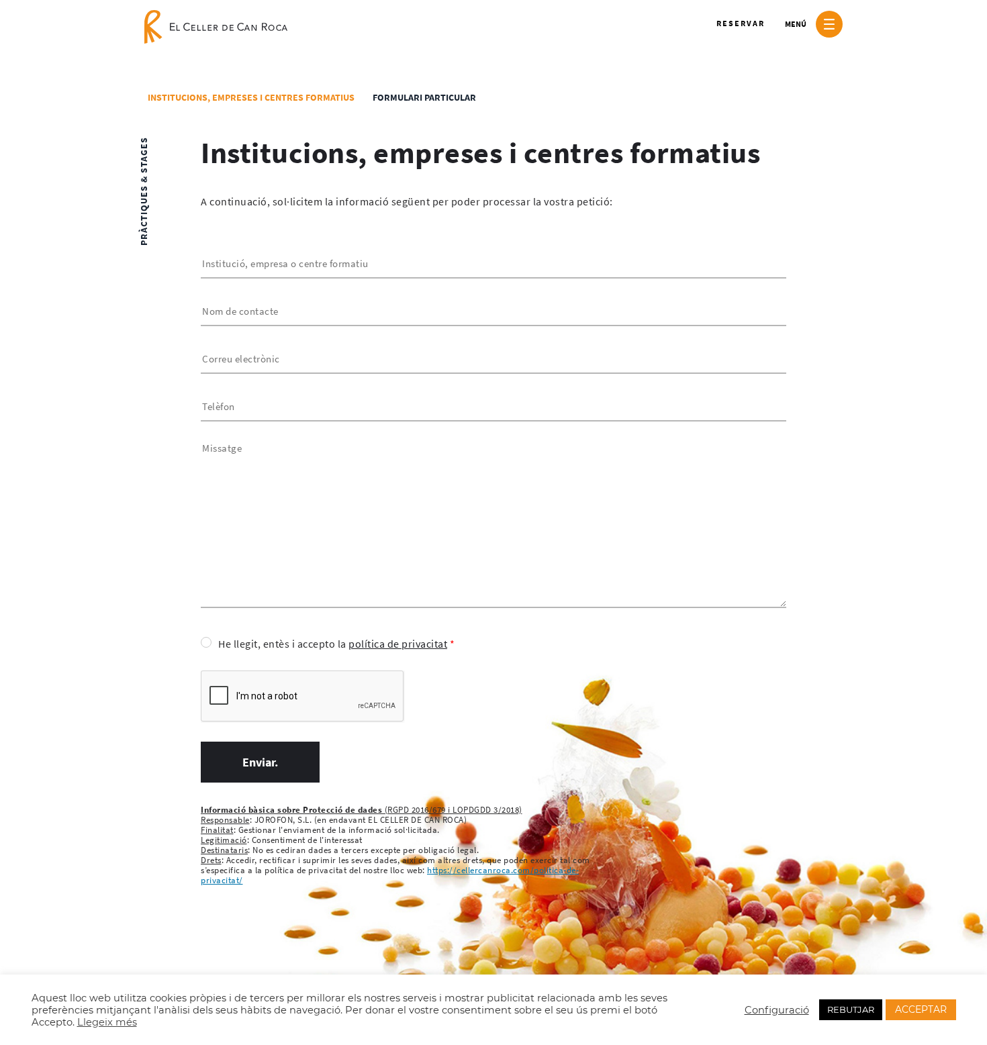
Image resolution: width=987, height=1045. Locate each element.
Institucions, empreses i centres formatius (251, 97)
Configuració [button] (777, 1010)
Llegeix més (107, 1022)
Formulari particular (424, 97)
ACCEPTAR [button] (921, 1009)
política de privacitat (397, 643)
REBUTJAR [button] (850, 1009)
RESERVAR (740, 23)
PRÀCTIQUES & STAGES (144, 191)
